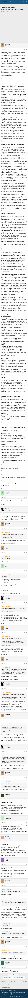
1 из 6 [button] (10, 974)
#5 (26, 552)
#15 (26, 822)
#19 (26, 946)
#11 (26, 720)
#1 (26, 49)
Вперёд (15, 974)
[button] (1, 2)
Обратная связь (4, 992)
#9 (26, 663)
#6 (26, 570)
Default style (5, 990)
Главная (8, 994)
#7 (26, 602)
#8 (26, 632)
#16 (26, 842)
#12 (26, 751)
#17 (26, 864)
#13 (26, 777)
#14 (26, 800)
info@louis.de (8, 587)
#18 (26, 885)
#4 (26, 528)
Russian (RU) (13, 990)
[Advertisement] (14, 27)
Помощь (3, 994)
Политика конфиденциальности (17, 992)
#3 (26, 513)
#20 (26, 967)
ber (6, 817)
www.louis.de (4, 590)
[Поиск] (26, 1)
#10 (26, 688)
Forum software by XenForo (12, 996)
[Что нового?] (23, 1)
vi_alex (7, 836)
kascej (7, 508)
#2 (26, 497)
